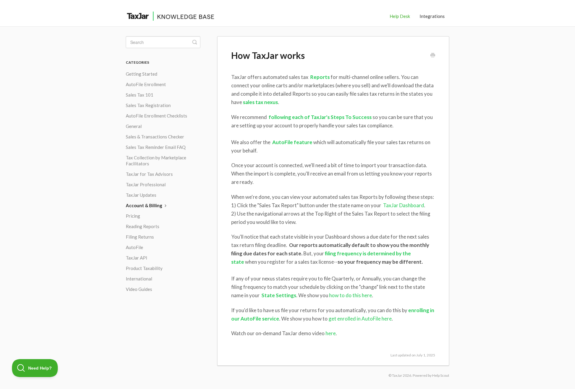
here (331, 333)
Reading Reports (142, 226)
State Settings (278, 295)
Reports (319, 77)
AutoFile (134, 247)
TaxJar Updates (141, 195)
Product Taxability (144, 268)
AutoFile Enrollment (146, 84)
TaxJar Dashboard (403, 205)
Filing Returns (140, 236)
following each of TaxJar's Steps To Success (320, 117)
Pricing (133, 216)
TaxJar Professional (146, 184)
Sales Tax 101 (139, 94)
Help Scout (440, 375)
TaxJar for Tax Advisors (149, 174)
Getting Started (141, 74)
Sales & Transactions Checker (155, 136)
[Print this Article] (432, 55)
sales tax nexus (260, 102)
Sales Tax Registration (148, 105)
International (139, 278)
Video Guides (139, 289)
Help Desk (400, 16)
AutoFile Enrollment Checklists (156, 115)
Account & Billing (144, 205)
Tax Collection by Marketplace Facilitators (156, 160)
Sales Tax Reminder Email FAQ (156, 147)
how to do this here (350, 295)
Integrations (432, 16)
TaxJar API (136, 257)
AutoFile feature (291, 142)
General (134, 126)
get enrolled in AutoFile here (360, 318)
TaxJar (397, 375)
